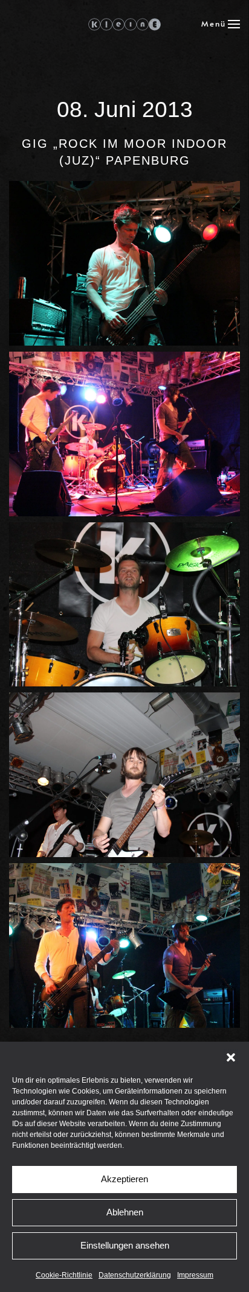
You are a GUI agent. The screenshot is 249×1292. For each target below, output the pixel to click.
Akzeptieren (124, 1179)
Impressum (195, 1275)
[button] (231, 1057)
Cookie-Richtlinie (64, 1275)
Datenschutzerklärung (135, 1275)
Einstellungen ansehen (124, 1245)
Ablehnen (124, 1212)
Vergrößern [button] (124, 263)
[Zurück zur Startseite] (124, 24)
